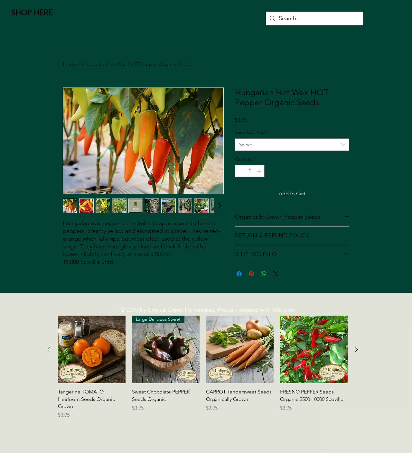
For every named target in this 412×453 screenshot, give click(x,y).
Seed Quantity (251, 132)
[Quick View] (92, 349)
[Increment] (260, 171)
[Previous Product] (49, 349)
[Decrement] (240, 171)
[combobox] (292, 144)
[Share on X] (276, 274)
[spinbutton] (250, 171)
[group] (202, 371)
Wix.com (283, 309)
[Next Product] (356, 349)
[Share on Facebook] (239, 274)
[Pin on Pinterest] (251, 274)
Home (70, 64)
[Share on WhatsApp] (263, 274)
